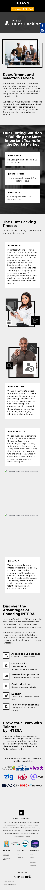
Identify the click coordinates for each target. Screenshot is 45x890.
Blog (31, 854)
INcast (32, 857)
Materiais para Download (34, 861)
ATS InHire (20, 857)
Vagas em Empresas (6, 854)
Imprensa (33, 865)
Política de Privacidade (9, 884)
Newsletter (33, 869)
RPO (18, 854)
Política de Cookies (8, 881)
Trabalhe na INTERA (6, 859)
